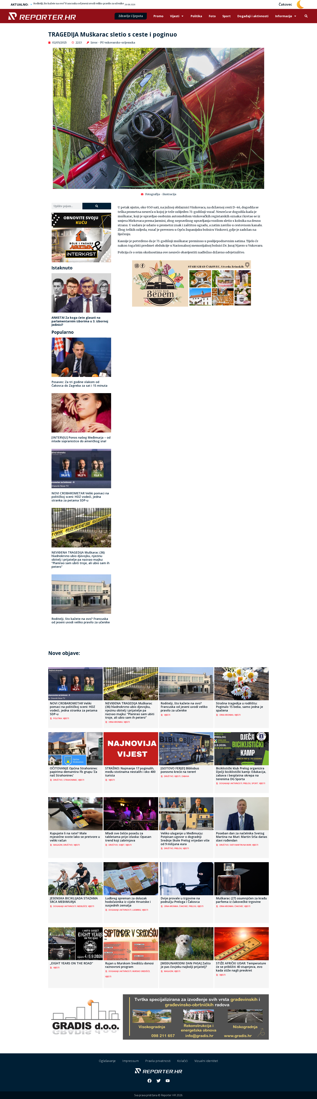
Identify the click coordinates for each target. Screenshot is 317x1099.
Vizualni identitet (206, 1061)
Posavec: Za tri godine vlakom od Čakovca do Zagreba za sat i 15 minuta (79, 384)
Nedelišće (82, 906)
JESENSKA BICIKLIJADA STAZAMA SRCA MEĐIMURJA (74, 900)
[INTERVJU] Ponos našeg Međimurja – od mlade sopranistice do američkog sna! (81, 439)
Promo (158, 16)
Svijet (121, 844)
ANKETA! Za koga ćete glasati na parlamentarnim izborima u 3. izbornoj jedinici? (80, 321)
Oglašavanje (107, 1061)
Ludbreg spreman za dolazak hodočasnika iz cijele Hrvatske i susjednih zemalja (128, 901)
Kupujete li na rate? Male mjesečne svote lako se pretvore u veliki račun (75, 836)
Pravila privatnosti (157, 1061)
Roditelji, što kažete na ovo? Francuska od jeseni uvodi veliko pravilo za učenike (78, 3)
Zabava (185, 776)
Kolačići (182, 1061)
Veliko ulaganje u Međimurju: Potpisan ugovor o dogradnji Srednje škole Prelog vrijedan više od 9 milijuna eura (185, 838)
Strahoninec (70, 779)
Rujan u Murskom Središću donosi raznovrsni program (129, 965)
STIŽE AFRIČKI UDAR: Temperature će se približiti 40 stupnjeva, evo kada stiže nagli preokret (241, 966)
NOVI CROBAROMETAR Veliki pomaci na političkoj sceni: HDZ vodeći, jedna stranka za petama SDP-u (80, 496)
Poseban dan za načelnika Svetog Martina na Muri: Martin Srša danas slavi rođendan (241, 836)
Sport (226, 16)
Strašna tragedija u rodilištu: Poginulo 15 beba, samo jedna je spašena (239, 706)
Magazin (57, 844)
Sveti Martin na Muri (240, 844)
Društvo (58, 779)
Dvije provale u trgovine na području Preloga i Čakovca (180, 900)
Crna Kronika (116, 722)
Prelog (247, 783)
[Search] (96, 206)
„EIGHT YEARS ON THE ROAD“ (71, 963)
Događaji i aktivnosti (252, 16)
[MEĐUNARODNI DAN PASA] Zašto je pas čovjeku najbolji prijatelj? (186, 965)
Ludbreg (136, 909)
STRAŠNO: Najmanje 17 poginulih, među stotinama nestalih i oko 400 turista (130, 771)
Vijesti (174, 16)
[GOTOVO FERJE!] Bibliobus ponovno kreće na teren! (180, 770)
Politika (196, 16)
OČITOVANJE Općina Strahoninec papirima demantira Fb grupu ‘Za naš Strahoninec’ (73, 771)
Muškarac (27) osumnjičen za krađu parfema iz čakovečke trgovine (241, 900)
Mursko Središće (141, 971)
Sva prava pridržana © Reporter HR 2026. (158, 1095)
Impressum (130, 1061)
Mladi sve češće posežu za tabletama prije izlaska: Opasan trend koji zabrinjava (128, 836)
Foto (212, 16)
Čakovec (183, 906)
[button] (306, 16)
